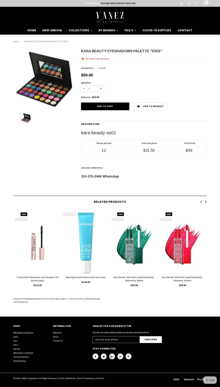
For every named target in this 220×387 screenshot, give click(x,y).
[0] (203, 3)
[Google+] (112, 356)
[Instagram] (120, 356)
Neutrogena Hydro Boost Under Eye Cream (86, 277)
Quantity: (86, 83)
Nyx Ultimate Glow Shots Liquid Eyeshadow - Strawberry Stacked (182, 279)
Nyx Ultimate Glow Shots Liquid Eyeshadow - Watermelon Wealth (134, 279)
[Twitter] (104, 356)
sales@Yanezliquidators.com (117, 3)
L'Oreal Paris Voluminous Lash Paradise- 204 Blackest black (37, 279)
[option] (44, 79)
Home (16, 41)
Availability (87, 68)
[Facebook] (95, 356)
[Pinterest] (128, 356)
